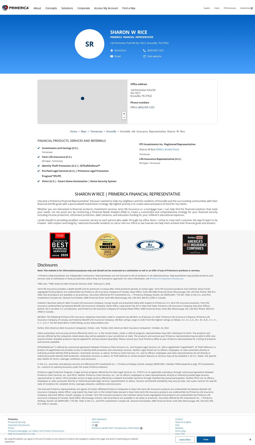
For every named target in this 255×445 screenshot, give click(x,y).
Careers (95, 422)
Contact (179, 419)
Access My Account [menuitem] (106, 8)
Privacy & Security (17, 422)
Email (118, 56)
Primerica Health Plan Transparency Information (116, 428)
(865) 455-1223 (155, 50)
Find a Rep (180, 431)
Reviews (179, 428)
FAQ (177, 425)
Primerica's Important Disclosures (166, 278)
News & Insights (183, 422)
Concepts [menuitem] (51, 8)
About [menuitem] (37, 8)
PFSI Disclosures (230, 8)
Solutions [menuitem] (67, 8)
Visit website (154, 56)
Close (206, 439)
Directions (120, 50)
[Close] (250, 439)
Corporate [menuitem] (83, 8)
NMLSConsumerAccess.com (21, 433)
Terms (11, 428)
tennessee (96, 131)
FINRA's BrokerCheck (167, 149)
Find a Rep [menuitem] (128, 8)
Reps (83, 131)
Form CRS (180, 433)
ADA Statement (99, 419)
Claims (216, 8)
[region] (127, 440)
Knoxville (111, 131)
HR (93, 425)
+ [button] (124, 113)
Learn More (185, 439)
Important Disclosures (19, 425)
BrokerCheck (246, 8)
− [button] (124, 117)
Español (207, 8)
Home (73, 131)
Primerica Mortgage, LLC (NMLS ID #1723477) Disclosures (36, 431)
